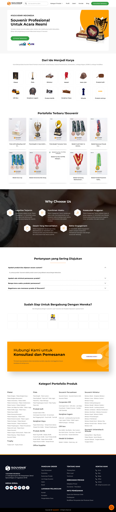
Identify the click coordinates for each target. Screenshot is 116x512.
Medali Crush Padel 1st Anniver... (78, 145)
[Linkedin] (19, 487)
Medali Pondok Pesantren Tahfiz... (98, 178)
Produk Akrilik (39, 431)
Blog (87, 3)
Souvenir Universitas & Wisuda (94, 430)
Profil (67, 3)
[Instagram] (23, 487)
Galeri (74, 3)
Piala (35, 392)
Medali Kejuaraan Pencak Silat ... (98, 145)
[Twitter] (11, 487)
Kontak (81, 3)
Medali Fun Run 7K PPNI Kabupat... (58, 157)
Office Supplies (39, 445)
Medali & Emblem (66, 438)
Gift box (62, 426)
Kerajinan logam (66, 414)
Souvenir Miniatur (92, 392)
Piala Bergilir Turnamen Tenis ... (58, 145)
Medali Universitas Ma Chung (37, 177)
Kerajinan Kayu (39, 421)
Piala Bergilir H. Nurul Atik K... (37, 144)
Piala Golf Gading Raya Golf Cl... (17, 145)
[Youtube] (15, 487)
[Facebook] (7, 487)
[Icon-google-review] (27, 487)
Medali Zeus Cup (17, 177)
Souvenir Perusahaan (68, 392)
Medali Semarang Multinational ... (78, 178)
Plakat (10, 392)
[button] (100, 3)
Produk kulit (38, 409)
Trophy (10, 441)
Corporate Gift (65, 402)
